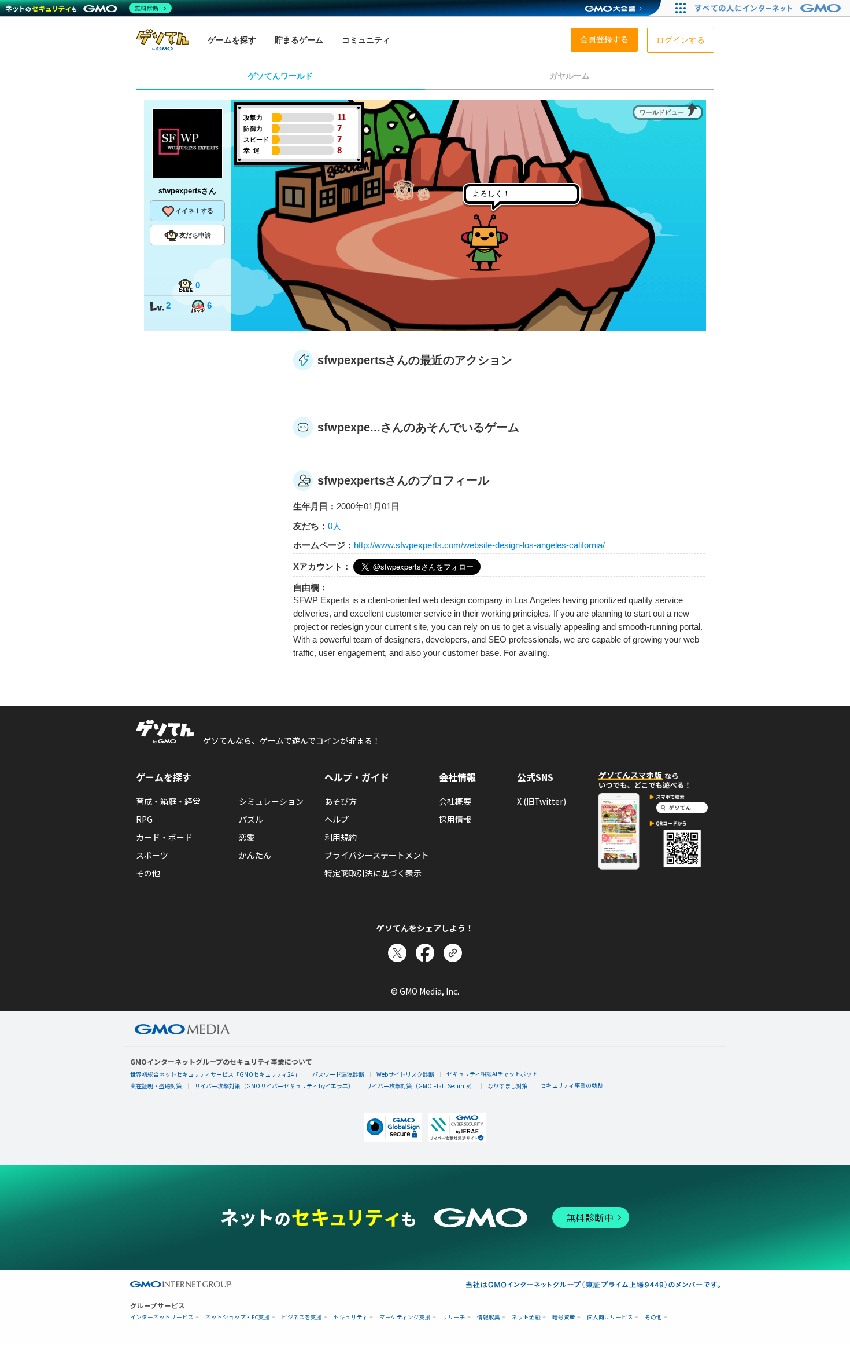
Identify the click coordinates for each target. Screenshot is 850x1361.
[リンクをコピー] (453, 953)
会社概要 (455, 801)
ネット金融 (526, 1317)
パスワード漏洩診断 (338, 1074)
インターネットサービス (162, 1317)
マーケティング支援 (405, 1317)
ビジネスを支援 (302, 1317)
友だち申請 (195, 235)
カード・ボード (164, 837)
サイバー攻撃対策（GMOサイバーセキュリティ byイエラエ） (274, 1085)
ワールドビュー (662, 112)
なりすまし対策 (507, 1085)
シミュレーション (271, 801)
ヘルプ (336, 819)
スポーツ (152, 855)
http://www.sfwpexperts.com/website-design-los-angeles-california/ (479, 545)
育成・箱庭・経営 (168, 801)
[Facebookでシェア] (425, 953)
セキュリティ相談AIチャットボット (492, 1073)
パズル (251, 819)
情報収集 (488, 1317)
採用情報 (455, 819)
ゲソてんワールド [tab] (280, 75)
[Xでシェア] (397, 953)
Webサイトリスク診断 (405, 1074)
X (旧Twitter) (541, 801)
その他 (148, 873)
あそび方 (340, 801)
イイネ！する (194, 210)
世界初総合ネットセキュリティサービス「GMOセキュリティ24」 (215, 1074)
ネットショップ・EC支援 (237, 1317)
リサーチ (453, 1317)
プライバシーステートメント (376, 855)
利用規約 (340, 837)
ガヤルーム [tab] (569, 75)
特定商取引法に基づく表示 (373, 873)
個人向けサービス (610, 1317)
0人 (334, 526)
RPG (144, 819)
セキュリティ (351, 1317)
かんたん (255, 855)
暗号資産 (563, 1317)
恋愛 (247, 837)
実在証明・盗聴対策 (156, 1085)
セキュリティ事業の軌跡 (571, 1085)
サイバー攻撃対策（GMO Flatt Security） (420, 1085)
